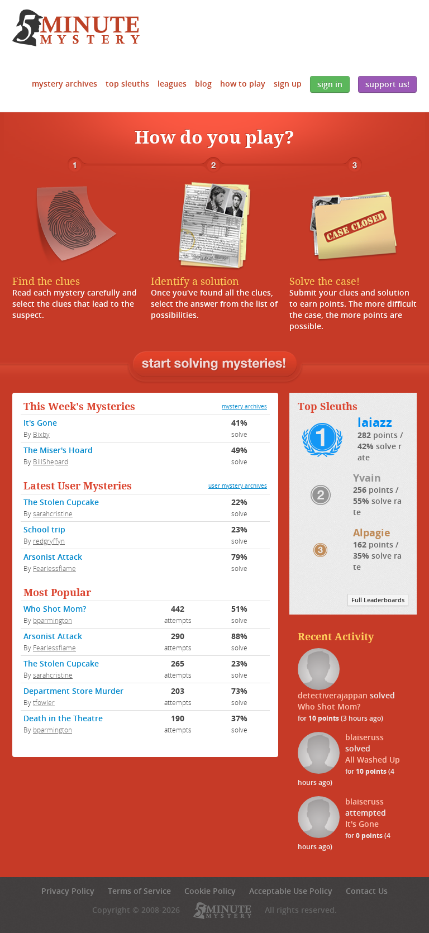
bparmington (52, 620)
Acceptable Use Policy (290, 891)
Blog (203, 83)
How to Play (242, 83)
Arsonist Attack (52, 556)
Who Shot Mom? (54, 608)
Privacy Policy (67, 891)
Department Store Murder (73, 691)
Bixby (41, 434)
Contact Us (367, 891)
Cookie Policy (210, 891)
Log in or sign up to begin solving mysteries (215, 365)
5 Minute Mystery (76, 28)
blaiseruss (364, 737)
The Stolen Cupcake (61, 502)
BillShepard (50, 461)
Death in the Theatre (63, 718)
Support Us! (387, 84)
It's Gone (40, 422)
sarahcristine (53, 513)
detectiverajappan (333, 695)
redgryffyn (49, 540)
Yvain (367, 477)
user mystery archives (237, 485)
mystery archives (244, 406)
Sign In (329, 84)
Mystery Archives (64, 83)
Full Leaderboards (377, 600)
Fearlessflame (54, 568)
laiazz (375, 422)
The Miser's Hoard (58, 450)
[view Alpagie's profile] (323, 549)
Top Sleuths (127, 83)
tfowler (44, 702)
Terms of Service (139, 891)
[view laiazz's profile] (325, 439)
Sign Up (288, 83)
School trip (44, 529)
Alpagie (371, 532)
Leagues (172, 83)
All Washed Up (372, 759)
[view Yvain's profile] (323, 494)
